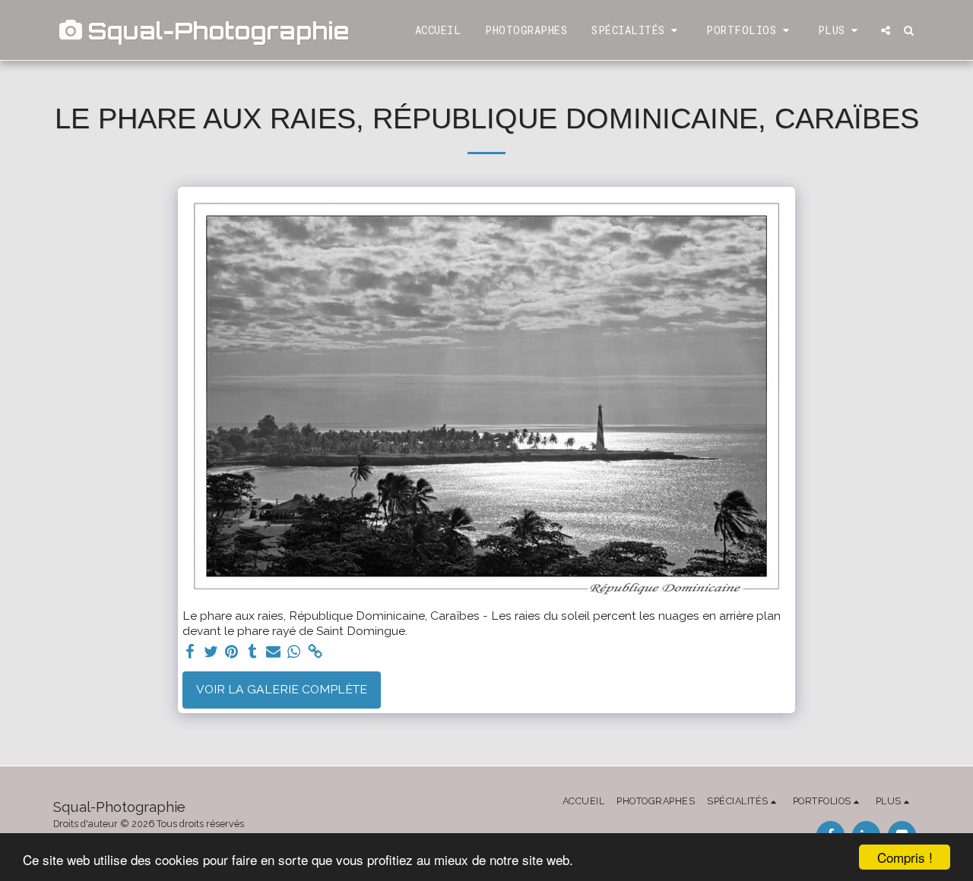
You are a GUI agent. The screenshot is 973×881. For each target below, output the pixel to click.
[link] (315, 652)
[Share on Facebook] (190, 652)
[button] (636, 30)
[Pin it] (231, 652)
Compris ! (905, 857)
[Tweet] (210, 652)
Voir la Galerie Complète (281, 689)
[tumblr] (252, 652)
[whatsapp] (294, 652)
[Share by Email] (273, 652)
